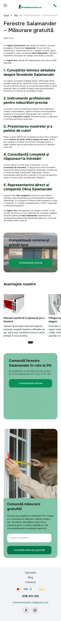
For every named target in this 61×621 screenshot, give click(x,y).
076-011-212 (30, 596)
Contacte (30, 582)
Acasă (6, 15)
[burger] (5, 5)
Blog (16, 15)
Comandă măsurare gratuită (29, 550)
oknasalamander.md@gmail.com (30, 602)
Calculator (30, 572)
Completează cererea (30, 262)
